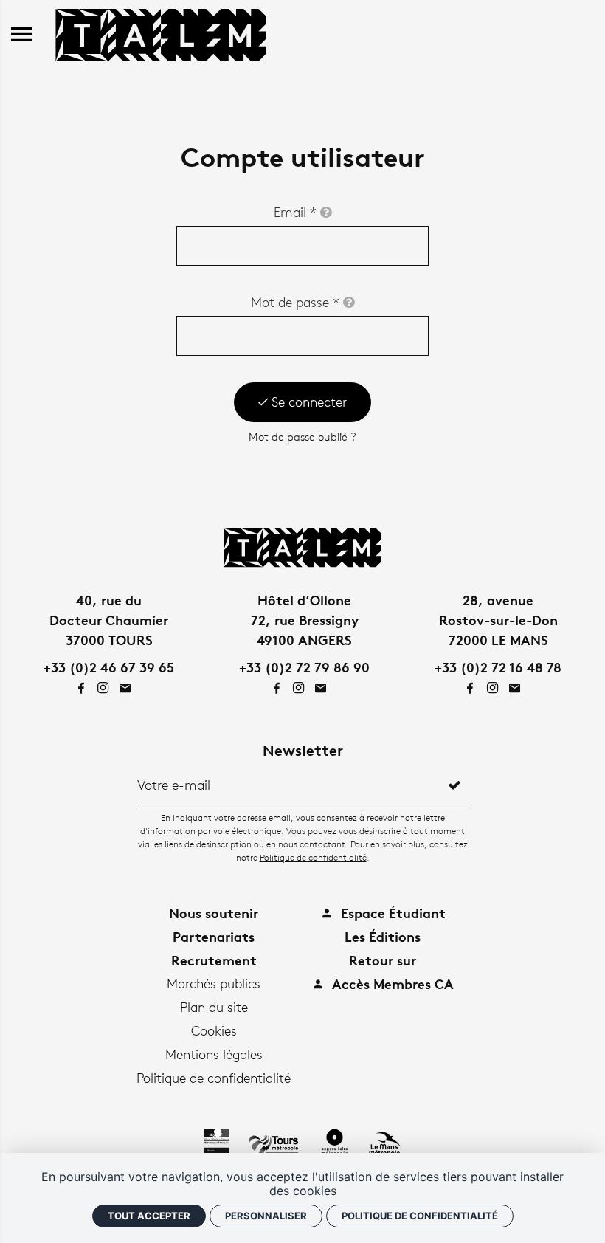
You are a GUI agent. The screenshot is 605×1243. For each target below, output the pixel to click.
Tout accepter (149, 1216)
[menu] (21, 35)
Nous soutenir (213, 912)
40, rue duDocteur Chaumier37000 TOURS (108, 619)
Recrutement (214, 959)
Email (295, 212)
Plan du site (214, 1007)
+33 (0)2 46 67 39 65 (109, 666)
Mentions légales (214, 1054)
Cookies (214, 1030)
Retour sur (382, 959)
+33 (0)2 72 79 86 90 (304, 666)
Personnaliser (266, 1216)
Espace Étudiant (391, 912)
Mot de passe (295, 302)
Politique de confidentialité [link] (420, 1216)
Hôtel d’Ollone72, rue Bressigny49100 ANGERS (305, 619)
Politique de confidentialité (313, 857)
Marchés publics (213, 983)
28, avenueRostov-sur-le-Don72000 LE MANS (498, 619)
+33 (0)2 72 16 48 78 (498, 666)
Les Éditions (383, 936)
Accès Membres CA (391, 983)
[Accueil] (161, 32)
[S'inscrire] (454, 785)
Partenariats (214, 936)
